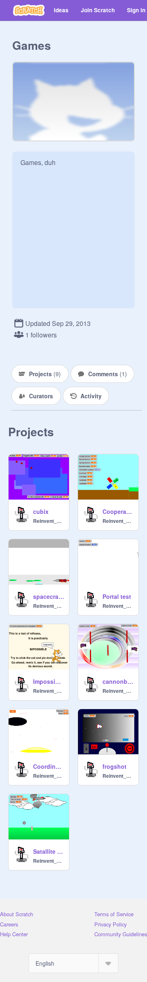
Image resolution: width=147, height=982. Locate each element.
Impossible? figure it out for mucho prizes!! (48, 681)
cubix (41, 511)
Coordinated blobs (48, 766)
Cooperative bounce (118, 511)
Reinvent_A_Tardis (48, 520)
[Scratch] (28, 10)
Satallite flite (48, 851)
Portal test (116, 596)
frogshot (114, 766)
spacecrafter (48, 596)
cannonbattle (118, 681)
